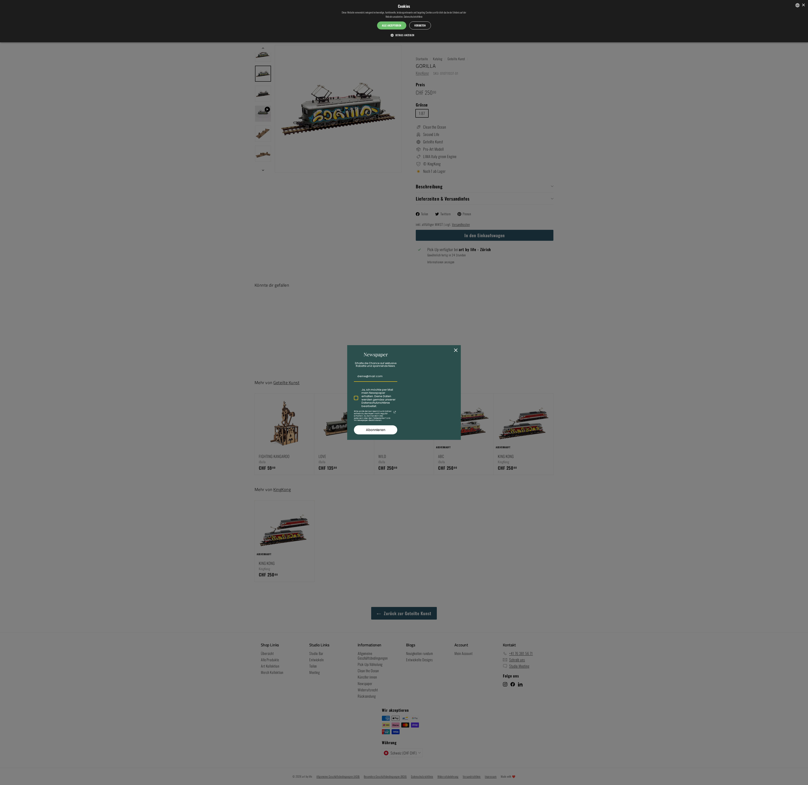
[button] (404, 35)
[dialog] (404, 21)
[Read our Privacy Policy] (394, 412)
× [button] (803, 5)
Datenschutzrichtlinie (413, 16)
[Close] (456, 350)
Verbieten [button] (420, 25)
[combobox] (797, 5)
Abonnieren (375, 429)
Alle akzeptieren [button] (391, 25)
